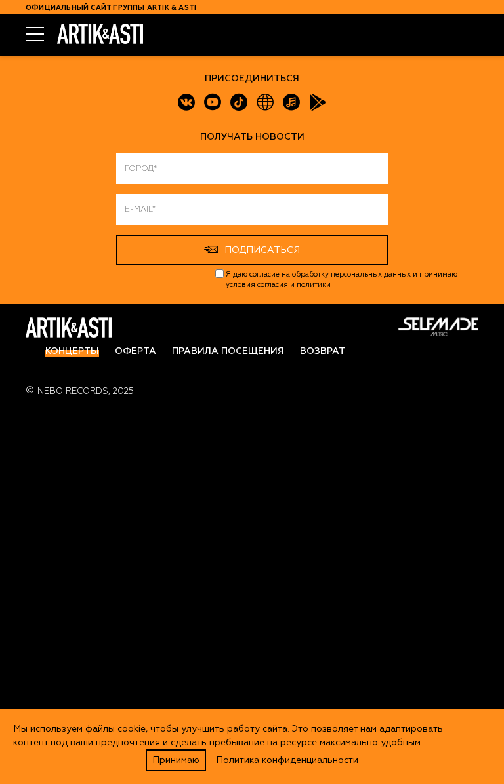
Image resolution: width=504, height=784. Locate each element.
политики (314, 285)
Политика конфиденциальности (287, 760)
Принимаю (176, 760)
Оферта (135, 351)
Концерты (72, 351)
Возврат (322, 351)
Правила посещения (228, 351)
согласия (272, 285)
